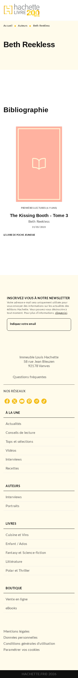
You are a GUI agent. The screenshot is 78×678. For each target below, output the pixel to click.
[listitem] (7, 401)
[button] (10, 57)
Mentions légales (16, 631)
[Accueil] (21, 10)
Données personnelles (20, 637)
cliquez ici (61, 313)
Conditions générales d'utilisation (29, 643)
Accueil (7, 25)
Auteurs (22, 25)
